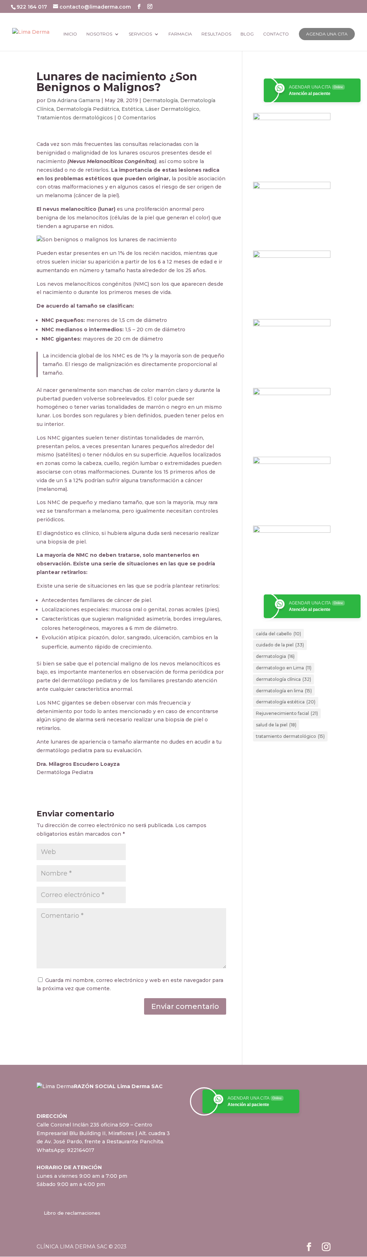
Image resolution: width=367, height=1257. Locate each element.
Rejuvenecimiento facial (287, 713)
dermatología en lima (284, 690)
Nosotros (99, 34)
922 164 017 (32, 7)
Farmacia (180, 34)
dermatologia (275, 656)
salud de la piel (276, 724)
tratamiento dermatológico (290, 736)
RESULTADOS (216, 34)
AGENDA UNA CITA (327, 34)
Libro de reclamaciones (72, 1213)
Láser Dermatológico (172, 109)
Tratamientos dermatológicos (75, 117)
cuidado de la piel (280, 645)
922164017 (80, 1150)
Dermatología (160, 100)
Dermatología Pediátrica (87, 109)
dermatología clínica (283, 679)
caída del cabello (278, 633)
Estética (132, 109)
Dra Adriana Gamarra (73, 100)
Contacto (276, 34)
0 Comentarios (137, 117)
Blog (247, 34)
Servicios (140, 34)
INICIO (70, 34)
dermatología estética (285, 702)
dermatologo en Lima (283, 667)
